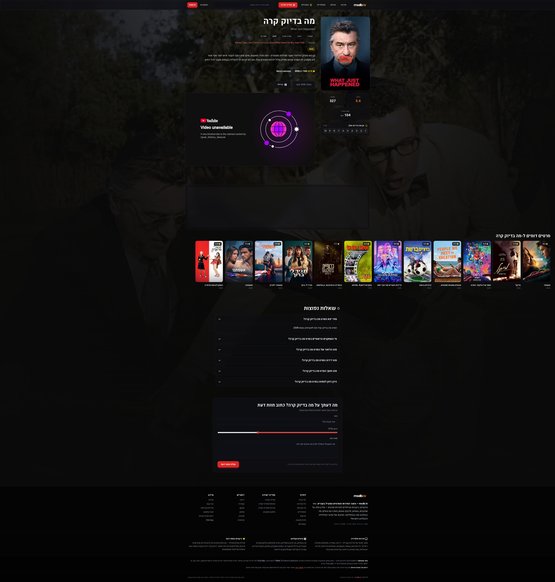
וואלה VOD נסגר (303, 84)
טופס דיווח (299, 567)
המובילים (305, 4)
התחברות (204, 4)
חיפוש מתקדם (269, 511)
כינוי (335, 416)
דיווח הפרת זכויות (206, 516)
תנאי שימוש (208, 511)
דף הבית (302, 499)
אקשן (242, 507)
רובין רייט (265, 42)
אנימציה (241, 520)
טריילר (280, 84)
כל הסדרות (301, 503)
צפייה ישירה (286, 4)
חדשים (303, 516)
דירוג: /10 (332, 428)
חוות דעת (333, 438)
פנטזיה (241, 516)
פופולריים (321, 4)
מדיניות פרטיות (207, 507)
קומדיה (310, 36)
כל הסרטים (301, 507)
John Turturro (254, 42)
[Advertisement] (281, 207)
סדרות (343, 4)
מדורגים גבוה (301, 520)
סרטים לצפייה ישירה (266, 503)
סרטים (333, 4)
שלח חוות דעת (228, 464)
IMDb (311, 49)
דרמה (299, 36)
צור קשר (209, 503)
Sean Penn (300, 42)
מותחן (241, 511)
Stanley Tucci (241, 42)
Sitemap (209, 520)
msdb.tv (358, 577)
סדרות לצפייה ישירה (266, 507)
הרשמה (192, 4)
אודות (211, 499)
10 (325, 131)
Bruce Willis (275, 42)
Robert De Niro (287, 42)
